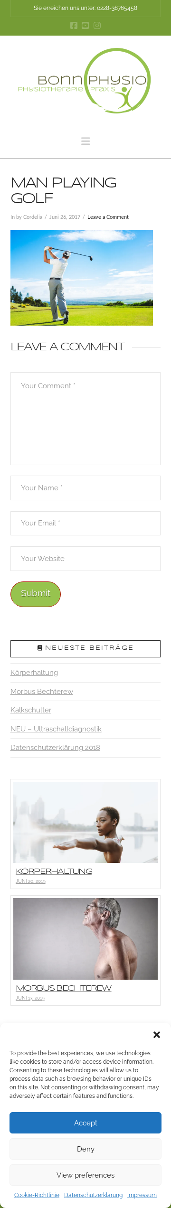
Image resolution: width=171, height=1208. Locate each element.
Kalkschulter (30, 710)
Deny (86, 1149)
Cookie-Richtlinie (36, 1195)
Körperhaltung (34, 672)
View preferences (85, 1175)
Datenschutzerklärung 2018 (55, 747)
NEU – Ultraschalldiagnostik (56, 729)
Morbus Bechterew (41, 691)
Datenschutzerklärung (93, 1195)
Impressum (142, 1195)
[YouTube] (85, 25)
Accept (85, 1123)
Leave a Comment (108, 217)
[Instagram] (97, 25)
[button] (157, 1034)
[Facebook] (73, 25)
